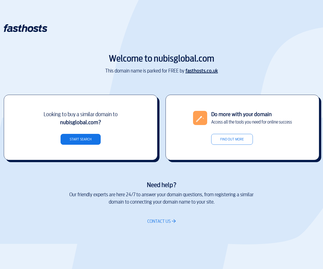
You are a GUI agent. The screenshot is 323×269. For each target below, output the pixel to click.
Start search (81, 139)
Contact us (159, 221)
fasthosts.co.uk (201, 71)
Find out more (232, 139)
